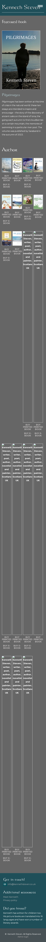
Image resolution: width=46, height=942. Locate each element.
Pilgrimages (11, 95)
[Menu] (40, 6)
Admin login (23, 937)
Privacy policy (10, 900)
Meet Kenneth (10, 897)
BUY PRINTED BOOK (6, 178)
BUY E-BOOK (6, 185)
